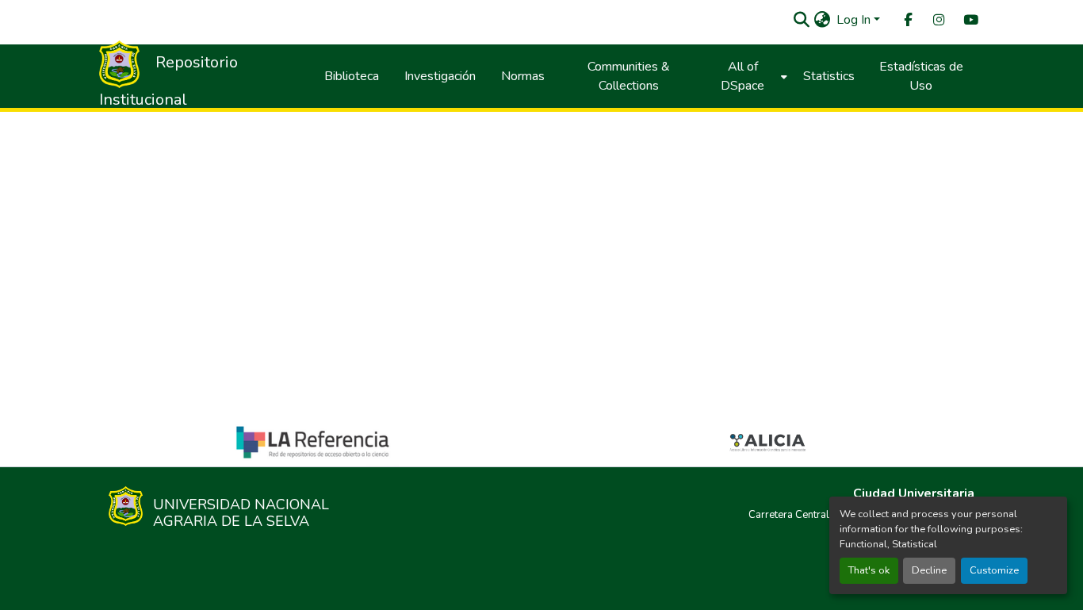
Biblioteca (351, 76)
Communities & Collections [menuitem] (628, 76)
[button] (801, 19)
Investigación (440, 76)
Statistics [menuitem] (829, 76)
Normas (523, 76)
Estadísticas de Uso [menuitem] (921, 76)
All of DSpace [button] (742, 76)
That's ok (869, 570)
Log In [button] (855, 20)
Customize (994, 570)
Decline (929, 570)
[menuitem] (907, 20)
